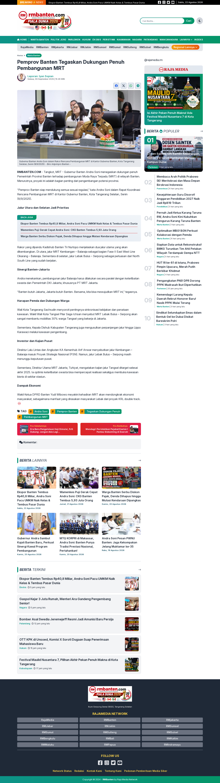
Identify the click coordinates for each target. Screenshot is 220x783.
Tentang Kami (113, 770)
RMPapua (110, 744)
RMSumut (115, 47)
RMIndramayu (172, 744)
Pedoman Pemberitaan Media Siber (145, 770)
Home (23, 39)
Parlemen (74, 39)
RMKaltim (172, 738)
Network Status (62, 770)
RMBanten (42, 47)
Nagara (137, 39)
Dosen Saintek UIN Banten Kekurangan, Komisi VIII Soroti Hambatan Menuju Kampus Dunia (173, 158)
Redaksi (79, 770)
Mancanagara (169, 39)
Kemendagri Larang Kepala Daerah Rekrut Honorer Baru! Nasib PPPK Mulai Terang (176, 299)
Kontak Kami (94, 770)
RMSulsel (145, 47)
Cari (188, 20)
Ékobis (96, 39)
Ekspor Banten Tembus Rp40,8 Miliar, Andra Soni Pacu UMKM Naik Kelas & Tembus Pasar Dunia (97, 2)
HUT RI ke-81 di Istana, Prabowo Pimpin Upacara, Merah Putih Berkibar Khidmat (178, 267)
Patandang (151, 39)
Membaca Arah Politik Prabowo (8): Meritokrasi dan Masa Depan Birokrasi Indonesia (178, 181)
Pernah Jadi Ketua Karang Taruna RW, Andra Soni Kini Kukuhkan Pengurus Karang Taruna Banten (179, 217)
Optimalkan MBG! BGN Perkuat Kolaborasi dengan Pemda (177, 232)
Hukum (86, 39)
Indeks (198, 39)
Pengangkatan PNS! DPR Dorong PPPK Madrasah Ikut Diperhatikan (179, 282)
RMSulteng (130, 47)
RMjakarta (57, 47)
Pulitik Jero (58, 39)
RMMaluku (47, 744)
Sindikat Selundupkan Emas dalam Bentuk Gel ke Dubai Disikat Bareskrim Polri (178, 317)
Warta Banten (40, 39)
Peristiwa (109, 39)
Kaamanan (123, 39)
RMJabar (72, 47)
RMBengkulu (161, 47)
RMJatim (85, 47)
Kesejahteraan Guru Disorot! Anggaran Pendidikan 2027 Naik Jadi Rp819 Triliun (178, 199)
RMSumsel (100, 47)
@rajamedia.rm (153, 60)
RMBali (110, 738)
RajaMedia (27, 47)
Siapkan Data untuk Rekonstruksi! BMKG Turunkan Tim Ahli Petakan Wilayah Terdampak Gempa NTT (179, 249)
